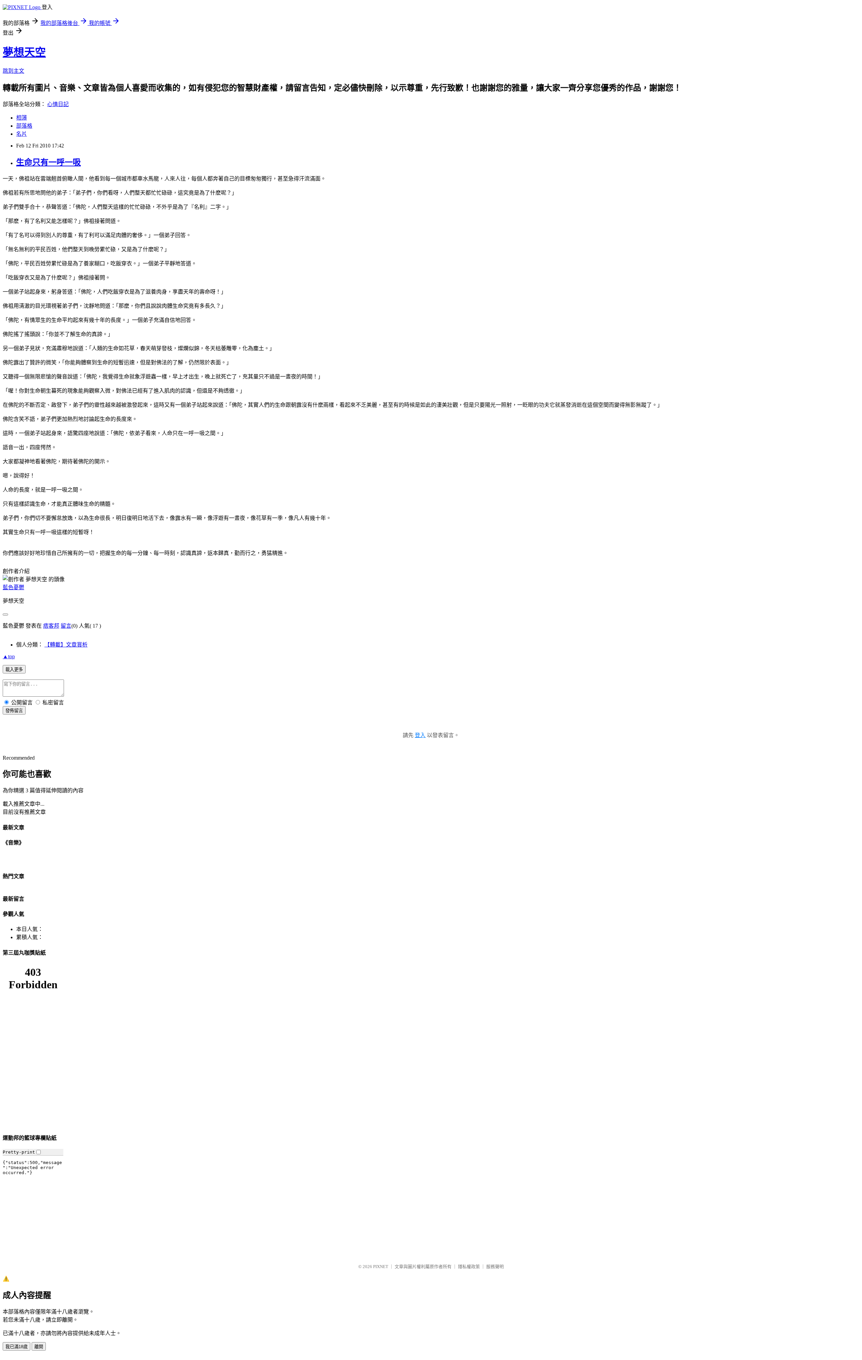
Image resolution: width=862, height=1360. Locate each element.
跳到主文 (13, 71)
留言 (66, 626)
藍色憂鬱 (13, 587)
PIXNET (380, 1266)
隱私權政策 (469, 1266)
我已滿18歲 (16, 1346)
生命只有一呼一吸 (48, 162)
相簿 (21, 118)
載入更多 (14, 669)
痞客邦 (51, 626)
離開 (38, 1346)
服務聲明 (495, 1266)
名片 (21, 134)
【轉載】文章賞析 (66, 645)
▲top (9, 656)
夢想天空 (24, 52)
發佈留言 (14, 710)
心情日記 (58, 104)
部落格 (24, 126)
